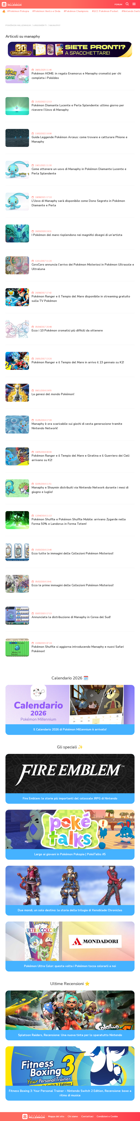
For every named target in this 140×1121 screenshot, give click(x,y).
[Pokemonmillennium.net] (11, 4)
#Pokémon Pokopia (18, 11)
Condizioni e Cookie (107, 1116)
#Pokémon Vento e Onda (46, 11)
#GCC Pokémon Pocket (105, 11)
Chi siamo (73, 1116)
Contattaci (87, 1116)
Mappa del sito (56, 1116)
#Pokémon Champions (76, 11)
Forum (118, 4)
